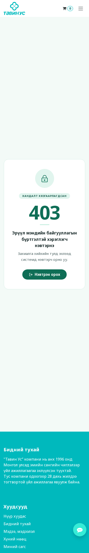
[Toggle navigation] (80, 9)
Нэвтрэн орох (47, 274)
